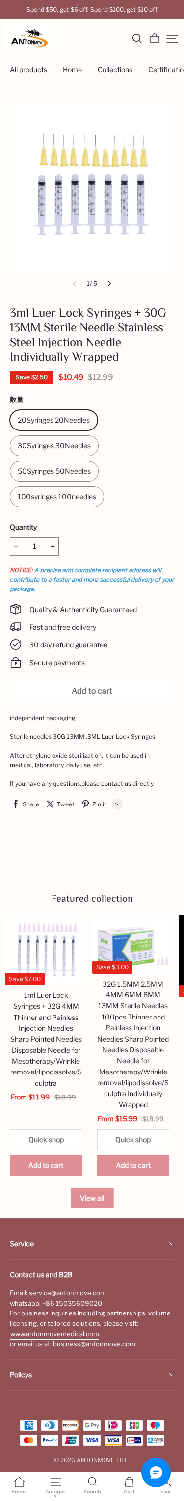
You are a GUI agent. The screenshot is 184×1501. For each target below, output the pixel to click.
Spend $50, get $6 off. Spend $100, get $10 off (92, 9)
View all (92, 1198)
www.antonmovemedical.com (54, 1334)
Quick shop (46, 1139)
